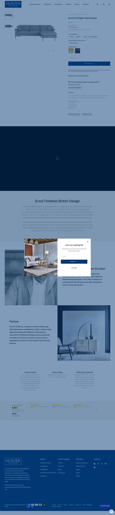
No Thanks (74, 267)
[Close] (87, 241)
